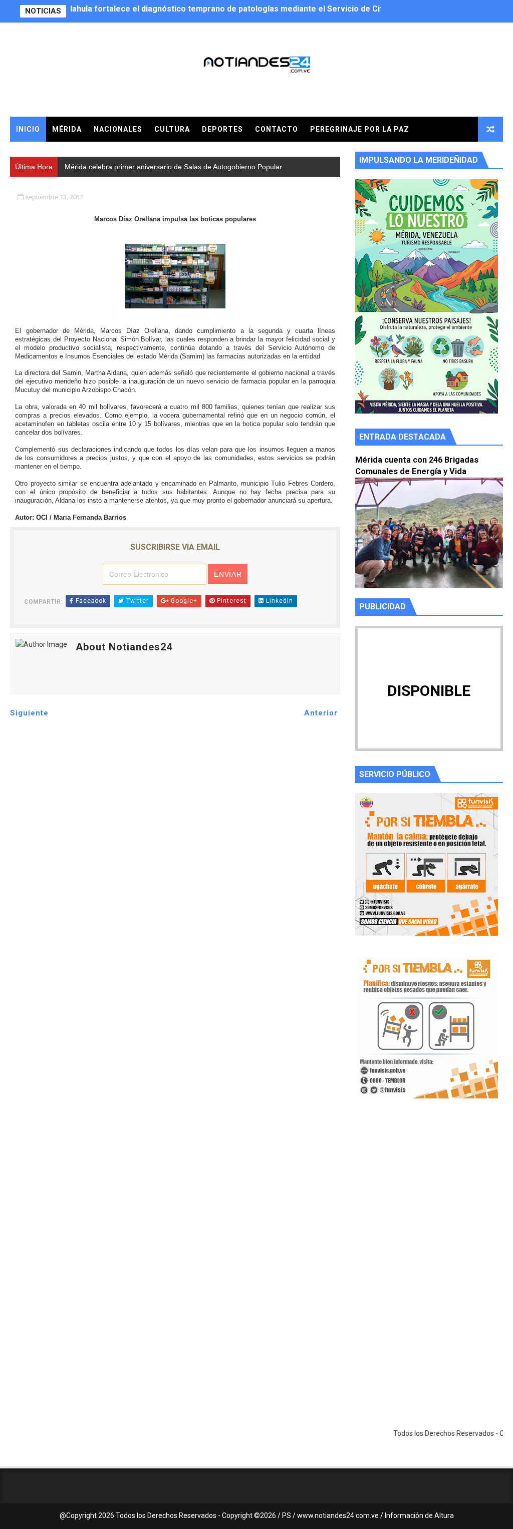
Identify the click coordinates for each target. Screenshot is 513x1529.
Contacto (276, 129)
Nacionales (118, 129)
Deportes (222, 129)
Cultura (172, 129)
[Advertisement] (429, 1201)
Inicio (28, 129)
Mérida (67, 129)
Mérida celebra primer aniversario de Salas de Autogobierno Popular (201, 11)
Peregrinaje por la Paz (359, 129)
